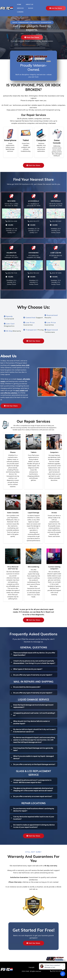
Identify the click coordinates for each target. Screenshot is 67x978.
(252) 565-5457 (56, 221)
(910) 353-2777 (34, 221)
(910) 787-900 (56, 273)
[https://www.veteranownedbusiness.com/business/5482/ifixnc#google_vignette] (33, 58)
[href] (11, 213)
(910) (9, 273)
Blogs (30, 8)
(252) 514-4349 (12, 221)
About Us (29, 4)
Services (20, 8)
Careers (20, 12)
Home (19, 4)
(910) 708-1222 (34, 273)
